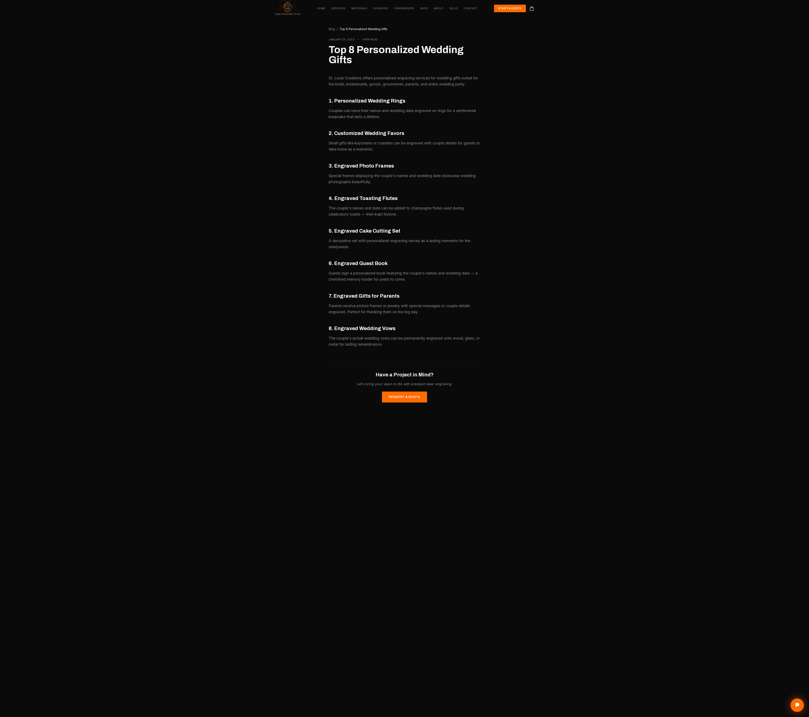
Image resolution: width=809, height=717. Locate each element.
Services (338, 8)
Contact (471, 8)
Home (321, 8)
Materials (359, 8)
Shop (424, 8)
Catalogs (380, 8)
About (439, 8)
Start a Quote (510, 8)
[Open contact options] (797, 705)
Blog (454, 8)
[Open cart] (531, 8)
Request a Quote (404, 396)
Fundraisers (404, 8)
